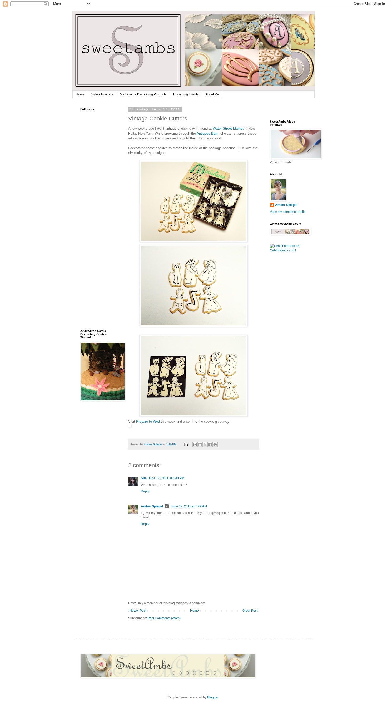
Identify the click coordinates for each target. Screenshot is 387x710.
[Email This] (195, 444)
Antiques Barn (207, 133)
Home (80, 94)
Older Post (249, 610)
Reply (145, 491)
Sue (144, 478)
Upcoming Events (186, 94)
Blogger (212, 697)
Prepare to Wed (148, 422)
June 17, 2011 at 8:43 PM (166, 478)
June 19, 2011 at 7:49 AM (189, 506)
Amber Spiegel (152, 506)
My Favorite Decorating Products (143, 94)
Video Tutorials (102, 94)
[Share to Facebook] (210, 444)
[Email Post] (186, 444)
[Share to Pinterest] (215, 444)
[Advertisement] (96, 241)
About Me (212, 94)
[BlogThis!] (200, 444)
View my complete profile (288, 212)
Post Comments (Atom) (164, 618)
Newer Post (138, 610)
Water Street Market (228, 128)
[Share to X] (205, 444)
